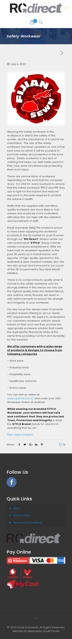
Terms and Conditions (27, 523)
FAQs (16, 508)
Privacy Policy (22, 515)
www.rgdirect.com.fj (20, 398)
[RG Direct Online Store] (36, 8)
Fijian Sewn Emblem (20, 434)
